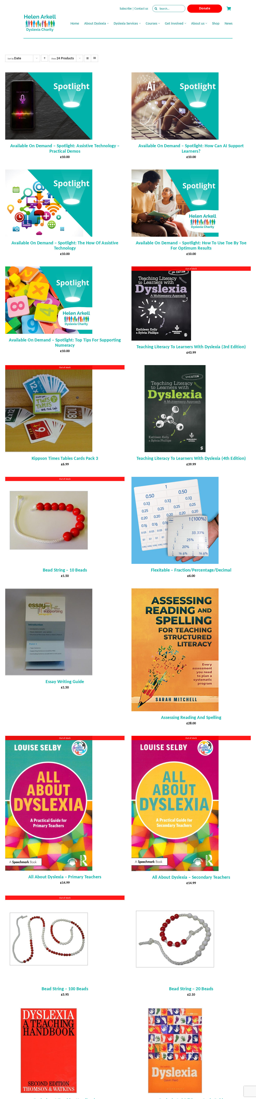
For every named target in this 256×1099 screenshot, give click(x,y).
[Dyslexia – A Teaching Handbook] (48, 1010)
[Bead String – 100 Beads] (48, 899)
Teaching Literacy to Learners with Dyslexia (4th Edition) (191, 458)
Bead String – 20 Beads (191, 988)
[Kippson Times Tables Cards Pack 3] (48, 368)
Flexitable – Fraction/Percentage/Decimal (191, 570)
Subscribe (126, 8)
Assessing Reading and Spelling (191, 717)
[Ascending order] (44, 58)
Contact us (141, 8)
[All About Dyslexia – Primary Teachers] (48, 739)
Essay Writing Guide (65, 681)
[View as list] (94, 58)
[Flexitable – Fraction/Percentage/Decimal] (175, 480)
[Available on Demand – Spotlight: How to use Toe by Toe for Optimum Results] (175, 173)
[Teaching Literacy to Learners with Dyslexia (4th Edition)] (175, 368)
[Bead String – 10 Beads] (48, 480)
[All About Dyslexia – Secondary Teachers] (175, 739)
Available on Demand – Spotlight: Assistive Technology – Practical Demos (64, 148)
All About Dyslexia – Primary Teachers (64, 877)
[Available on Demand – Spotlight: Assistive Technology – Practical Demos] (48, 75)
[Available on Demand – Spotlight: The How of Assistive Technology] (48, 173)
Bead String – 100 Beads (65, 988)
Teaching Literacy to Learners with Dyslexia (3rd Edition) (191, 346)
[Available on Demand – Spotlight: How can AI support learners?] (175, 75)
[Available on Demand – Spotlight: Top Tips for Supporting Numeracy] (48, 269)
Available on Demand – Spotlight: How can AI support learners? (191, 148)
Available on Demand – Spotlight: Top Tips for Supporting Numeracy (65, 342)
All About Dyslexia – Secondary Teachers (191, 877)
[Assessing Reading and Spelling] (175, 591)
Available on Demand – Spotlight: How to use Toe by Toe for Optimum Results (191, 245)
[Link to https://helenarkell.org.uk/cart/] (228, 8)
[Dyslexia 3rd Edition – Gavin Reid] (175, 1010)
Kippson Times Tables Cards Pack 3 (65, 458)
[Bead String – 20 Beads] (175, 899)
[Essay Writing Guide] (48, 591)
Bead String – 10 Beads (65, 570)
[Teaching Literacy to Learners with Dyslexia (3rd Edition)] (161, 269)
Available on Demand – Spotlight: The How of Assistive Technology (64, 245)
